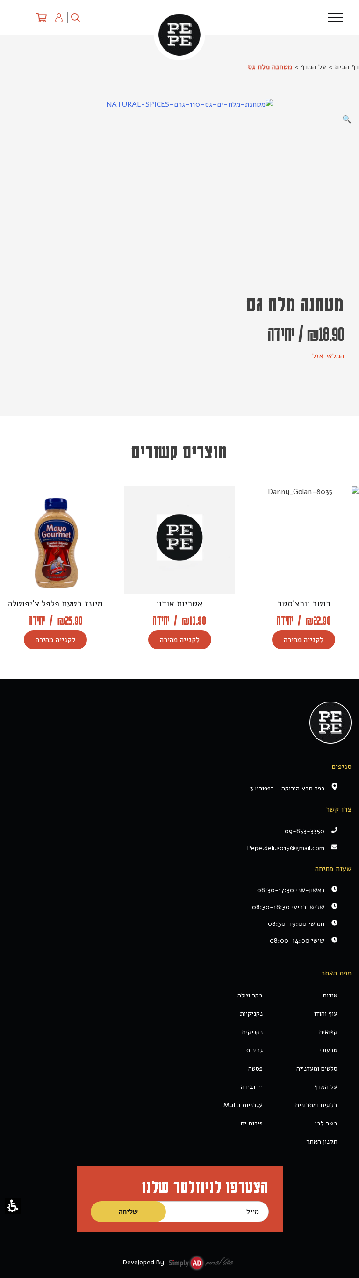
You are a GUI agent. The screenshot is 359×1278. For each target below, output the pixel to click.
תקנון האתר (321, 1141)
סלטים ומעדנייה (316, 1068)
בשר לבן (326, 1123)
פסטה (255, 1068)
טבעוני (328, 1050)
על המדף (313, 67)
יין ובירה (252, 1086)
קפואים (328, 1031)
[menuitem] (41, 17)
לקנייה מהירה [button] (303, 640)
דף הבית (347, 67)
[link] (172, 848)
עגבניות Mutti (243, 1105)
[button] (13, 1206)
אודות (330, 995)
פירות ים (252, 1123)
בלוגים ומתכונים (316, 1105)
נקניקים (252, 1031)
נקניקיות (251, 1013)
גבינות (254, 1050)
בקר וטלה (250, 995)
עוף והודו (325, 1013)
